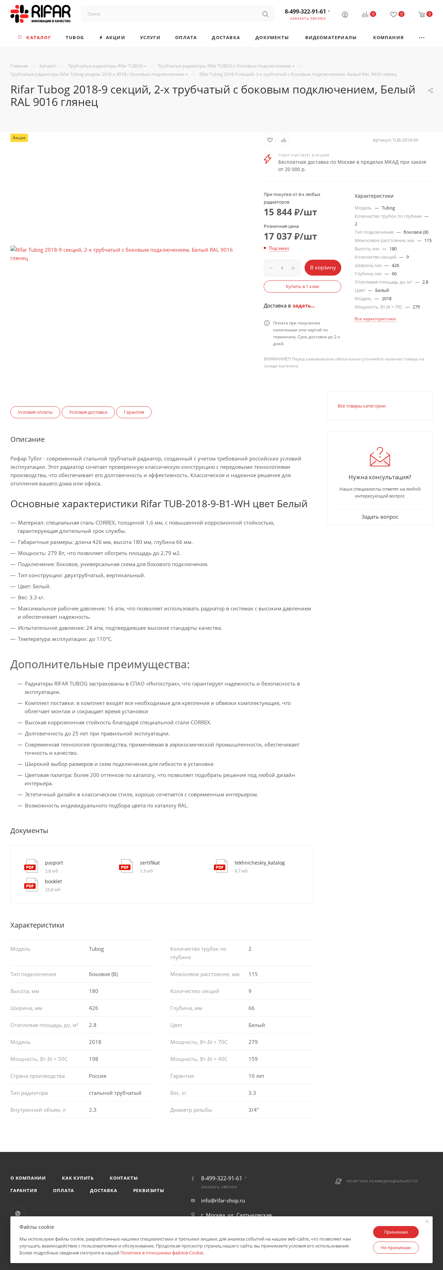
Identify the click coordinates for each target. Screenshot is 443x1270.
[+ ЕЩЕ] (422, 37)
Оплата (63, 1190)
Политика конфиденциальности (382, 1181)
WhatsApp (17, 1213)
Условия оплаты (35, 412)
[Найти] (265, 14)
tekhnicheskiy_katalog (260, 862)
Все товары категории (362, 406)
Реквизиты (148, 1190)
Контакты (124, 1178)
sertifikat (150, 862)
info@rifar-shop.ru (223, 1200)
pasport (54, 862)
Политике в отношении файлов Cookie (161, 1253)
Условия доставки (88, 412)
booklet (53, 881)
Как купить (78, 1178)
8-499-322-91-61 (305, 11)
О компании (28, 1178)
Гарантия (134, 412)
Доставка (103, 1190)
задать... (303, 305)
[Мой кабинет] (345, 15)
